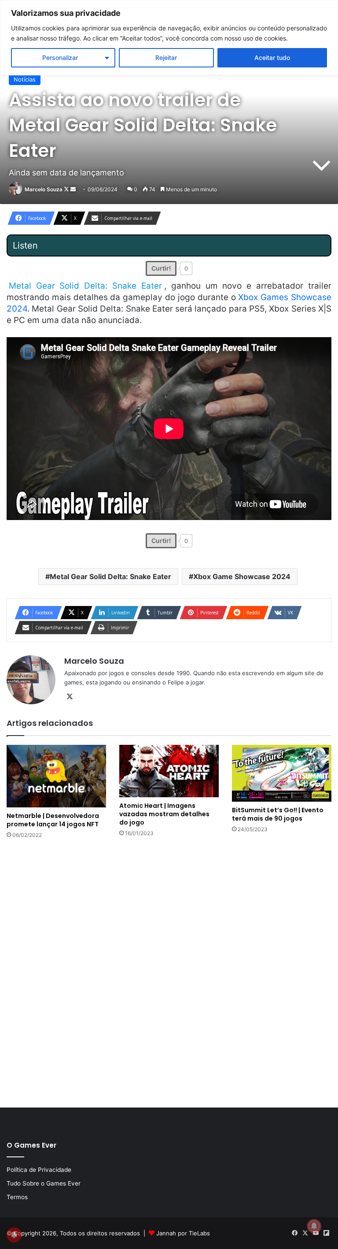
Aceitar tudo (272, 57)
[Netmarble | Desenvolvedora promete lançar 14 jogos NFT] (56, 776)
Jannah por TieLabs (183, 1233)
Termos (17, 1197)
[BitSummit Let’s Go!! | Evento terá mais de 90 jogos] (281, 773)
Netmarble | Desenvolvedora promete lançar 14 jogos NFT (53, 820)
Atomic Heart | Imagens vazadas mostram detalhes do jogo (164, 814)
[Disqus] (169, 972)
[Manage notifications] (314, 1226)
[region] (169, 37)
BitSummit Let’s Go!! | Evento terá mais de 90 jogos (277, 814)
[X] (69, 696)
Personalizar (60, 57)
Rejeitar (166, 57)
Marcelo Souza (43, 189)
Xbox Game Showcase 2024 (241, 576)
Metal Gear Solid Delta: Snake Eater (110, 576)
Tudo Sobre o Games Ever (44, 1183)
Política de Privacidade (39, 1169)
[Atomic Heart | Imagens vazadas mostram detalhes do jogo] (169, 771)
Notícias (25, 79)
